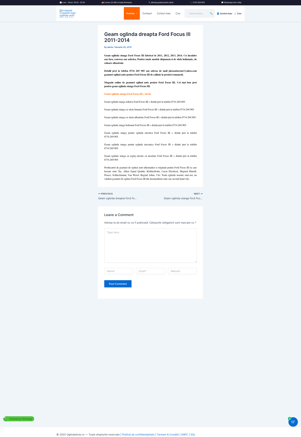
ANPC (184, 434)
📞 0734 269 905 (197, 2)
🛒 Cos (237, 13)
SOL (192, 434)
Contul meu (164, 13)
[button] (136, 13)
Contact (147, 13)
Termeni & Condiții (168, 434)
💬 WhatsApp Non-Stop (231, 2)
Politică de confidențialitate (138, 434)
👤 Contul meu (224, 13)
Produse (130, 13)
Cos (178, 13)
